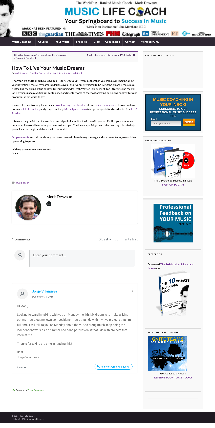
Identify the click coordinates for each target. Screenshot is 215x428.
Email (154, 119)
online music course (106, 104)
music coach (22, 182)
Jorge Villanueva (44, 291)
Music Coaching (22, 41)
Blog (97, 41)
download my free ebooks (70, 104)
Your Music (62, 41)
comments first (126, 239)
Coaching (34, 73)
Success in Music (75, 73)
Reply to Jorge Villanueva (115, 366)
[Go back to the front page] (107, 18)
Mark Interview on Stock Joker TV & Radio (109, 55)
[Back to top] (207, 420)
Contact (130, 41)
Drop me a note (21, 137)
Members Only (150, 41)
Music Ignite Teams (75, 108)
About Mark (112, 41)
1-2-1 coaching (31, 108)
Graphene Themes (35, 419)
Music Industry (60, 73)
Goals (50, 73)
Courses (43, 41)
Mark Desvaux (20, 73)
